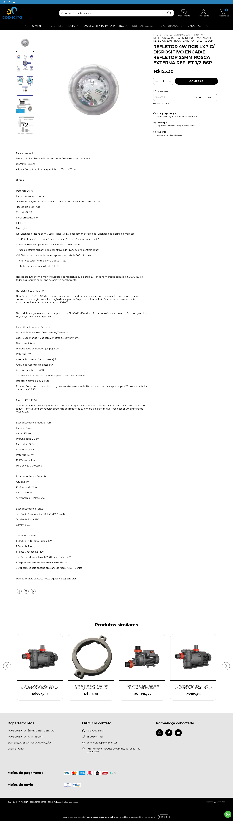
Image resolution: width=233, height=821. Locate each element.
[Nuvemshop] (215, 802)
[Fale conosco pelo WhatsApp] (227, 814)
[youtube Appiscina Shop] (14, 2)
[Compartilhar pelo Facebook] (19, 592)
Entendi (163, 817)
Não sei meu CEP (161, 103)
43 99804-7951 (95, 736)
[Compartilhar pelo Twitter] (26, 592)
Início (156, 35)
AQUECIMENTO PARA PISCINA (104, 26)
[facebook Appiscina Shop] (9, 2)
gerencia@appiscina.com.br (102, 742)
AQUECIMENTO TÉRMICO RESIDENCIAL (51, 26)
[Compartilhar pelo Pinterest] (33, 592)
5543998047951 (95, 730)
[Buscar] (169, 13)
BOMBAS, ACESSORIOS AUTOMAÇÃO (156, 26)
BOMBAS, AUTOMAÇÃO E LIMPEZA (183, 35)
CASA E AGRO (197, 26)
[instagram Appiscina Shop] (4, 2)
